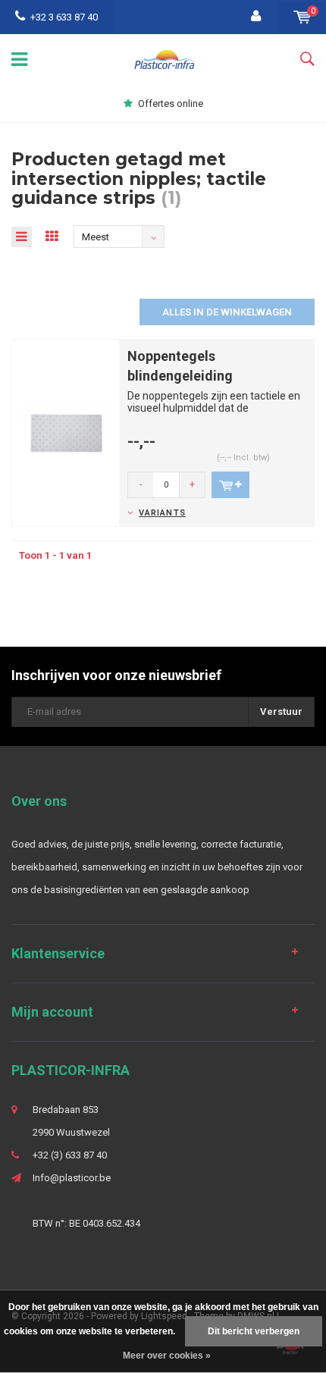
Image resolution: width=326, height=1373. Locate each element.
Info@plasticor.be (72, 1177)
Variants (162, 513)
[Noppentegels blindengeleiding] (65, 432)
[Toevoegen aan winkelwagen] (230, 485)
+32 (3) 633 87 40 (70, 1155)
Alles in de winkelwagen (227, 312)
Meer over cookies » (167, 1355)
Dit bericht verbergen (253, 1331)
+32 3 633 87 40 (64, 17)
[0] (302, 17)
